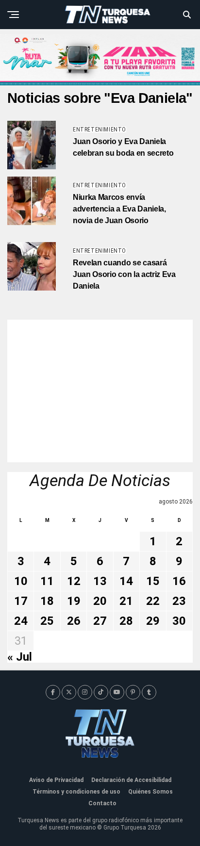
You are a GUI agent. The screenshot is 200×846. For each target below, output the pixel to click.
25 (47, 621)
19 (74, 601)
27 (100, 621)
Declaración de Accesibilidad (131, 780)
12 (74, 581)
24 (21, 621)
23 (179, 601)
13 (100, 581)
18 (47, 601)
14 (126, 581)
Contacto (102, 803)
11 (47, 581)
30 (179, 621)
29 (153, 621)
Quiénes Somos (150, 791)
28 (126, 621)
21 (126, 601)
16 (179, 581)
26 (74, 621)
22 (153, 601)
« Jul (19, 657)
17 (21, 601)
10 (21, 581)
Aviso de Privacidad (56, 780)
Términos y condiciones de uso (76, 791)
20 (100, 601)
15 (153, 581)
